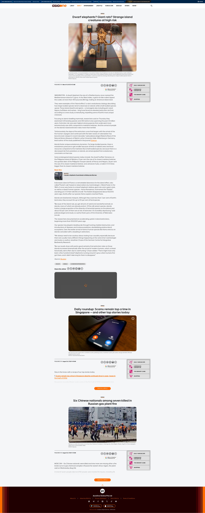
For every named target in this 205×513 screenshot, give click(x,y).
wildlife (58, 264)
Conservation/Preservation (78, 264)
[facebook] (102, 85)
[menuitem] (72, 5)
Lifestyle (99, 5)
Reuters (63, 259)
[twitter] (104, 85)
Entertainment (88, 5)
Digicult (119, 5)
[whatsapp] (110, 85)
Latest (72, 5)
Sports (127, 5)
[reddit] (112, 85)
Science (94, 140)
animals (65, 264)
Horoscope (109, 5)
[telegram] (107, 85)
